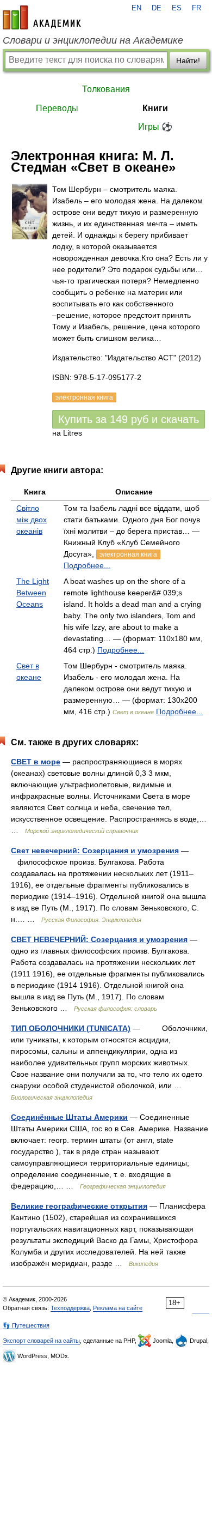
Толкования (106, 89)
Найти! (188, 60)
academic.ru (42, 17)
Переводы (57, 108)
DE (156, 8)
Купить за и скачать (128, 419)
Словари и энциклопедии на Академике (93, 40)
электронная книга (128, 554)
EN (136, 8)
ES (177, 8)
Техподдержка (70, 1308)
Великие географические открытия (79, 1206)
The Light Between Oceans (32, 592)
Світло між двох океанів (31, 519)
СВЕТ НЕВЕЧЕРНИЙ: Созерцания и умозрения (99, 939)
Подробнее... (87, 565)
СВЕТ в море (35, 761)
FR (196, 8)
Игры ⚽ (155, 126)
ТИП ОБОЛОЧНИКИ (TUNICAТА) (70, 1028)
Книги (155, 108)
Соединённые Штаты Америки (69, 1117)
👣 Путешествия (26, 1325)
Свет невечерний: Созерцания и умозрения (95, 850)
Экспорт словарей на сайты (41, 1340)
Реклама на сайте (117, 1308)
